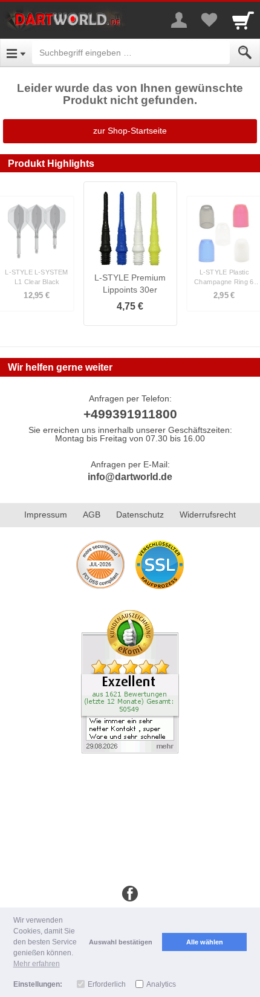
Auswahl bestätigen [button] (120, 942)
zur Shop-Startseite (130, 130)
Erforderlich (107, 984)
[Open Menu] (16, 52)
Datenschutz (140, 514)
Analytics (161, 984)
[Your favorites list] (209, 19)
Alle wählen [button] (204, 942)
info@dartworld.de (130, 477)
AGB (91, 514)
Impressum (45, 514)
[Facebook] (130, 894)
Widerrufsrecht (208, 514)
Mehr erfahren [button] (36, 964)
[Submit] (245, 52)
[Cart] (243, 19)
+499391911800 (130, 414)
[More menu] (179, 19)
